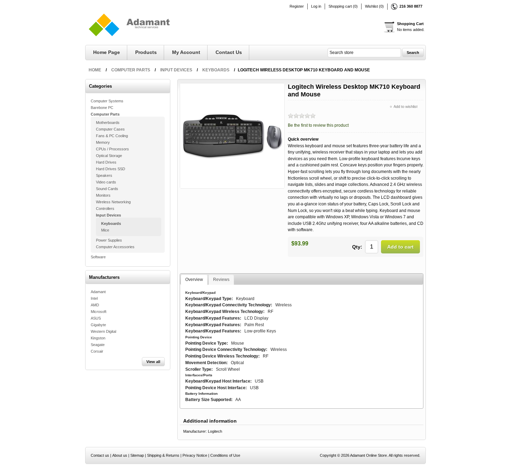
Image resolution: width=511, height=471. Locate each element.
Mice (105, 230)
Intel (94, 298)
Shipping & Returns (163, 455)
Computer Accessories (115, 247)
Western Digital (103, 331)
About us (119, 455)
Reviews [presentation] (221, 279)
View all (153, 362)
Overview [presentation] (194, 279)
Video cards (106, 182)
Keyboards (111, 223)
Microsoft (98, 311)
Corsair (97, 351)
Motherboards (108, 122)
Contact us (229, 52)
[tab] (194, 280)
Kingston (98, 338)
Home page (106, 52)
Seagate (98, 345)
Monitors (103, 195)
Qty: (357, 247)
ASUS (96, 318)
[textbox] (364, 52)
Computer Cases (110, 129)
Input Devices (108, 215)
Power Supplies (109, 240)
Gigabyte (98, 325)
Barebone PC (102, 107)
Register (297, 6)
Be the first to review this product (318, 125)
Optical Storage (109, 156)
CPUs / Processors (112, 149)
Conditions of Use (225, 455)
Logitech (215, 431)
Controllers (105, 208)
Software (98, 257)
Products (146, 52)
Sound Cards (107, 189)
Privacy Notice (194, 455)
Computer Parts (105, 114)
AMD (95, 305)
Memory (103, 142)
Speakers (104, 175)
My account (186, 52)
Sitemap (137, 455)
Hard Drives (106, 162)
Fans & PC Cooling (112, 136)
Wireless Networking (113, 202)
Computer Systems (107, 101)
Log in (316, 6)
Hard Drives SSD (110, 169)
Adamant (98, 292)
